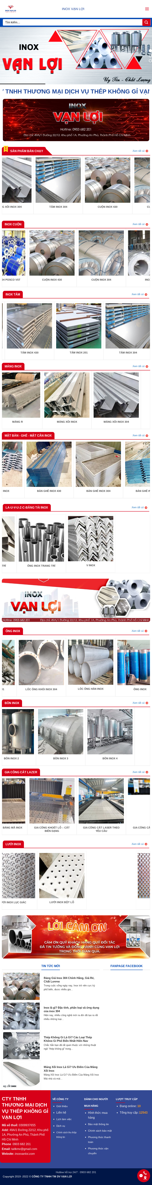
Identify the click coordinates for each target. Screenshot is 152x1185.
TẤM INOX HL (121, 352)
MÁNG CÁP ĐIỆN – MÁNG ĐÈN (88, 421)
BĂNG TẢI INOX (105, 552)
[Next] (148, 184)
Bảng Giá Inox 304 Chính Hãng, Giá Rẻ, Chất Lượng (69, 979)
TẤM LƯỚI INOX (101, 902)
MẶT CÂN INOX (133, 490)
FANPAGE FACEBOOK (126, 966)
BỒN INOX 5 (44, 758)
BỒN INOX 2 (64, 206)
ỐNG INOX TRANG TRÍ (114, 206)
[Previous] (4, 184)
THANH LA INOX (55, 565)
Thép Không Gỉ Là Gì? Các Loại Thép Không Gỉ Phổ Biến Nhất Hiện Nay (68, 1039)
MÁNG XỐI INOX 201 (38, 421)
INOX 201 (54, 279)
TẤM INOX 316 (23, 352)
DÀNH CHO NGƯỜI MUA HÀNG (96, 1102)
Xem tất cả (138, 150)
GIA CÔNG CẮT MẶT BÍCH (87, 827)
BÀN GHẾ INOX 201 (35, 490)
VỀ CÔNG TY (60, 1099)
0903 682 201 (22, 1144)
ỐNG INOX (43, 689)
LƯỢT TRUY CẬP (127, 1099)
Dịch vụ (60, 1126)
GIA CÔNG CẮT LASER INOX (37, 827)
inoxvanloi (21, 1153)
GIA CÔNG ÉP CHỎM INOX (93, 689)
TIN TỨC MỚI (50, 966)
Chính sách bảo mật (100, 1130)
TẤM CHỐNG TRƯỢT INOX (72, 352)
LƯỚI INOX (52, 902)
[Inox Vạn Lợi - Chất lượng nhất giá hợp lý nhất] (16, 8)
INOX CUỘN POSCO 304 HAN (103, 279)
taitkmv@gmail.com (24, 1149)
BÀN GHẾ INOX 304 (15, 206)
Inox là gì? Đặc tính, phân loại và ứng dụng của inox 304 (71, 1009)
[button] (147, 8)
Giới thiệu (62, 1106)
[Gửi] (146, 22)
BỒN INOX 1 (93, 758)
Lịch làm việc (64, 1119)
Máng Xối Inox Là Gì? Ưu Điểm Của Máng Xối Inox (71, 1068)
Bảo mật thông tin (98, 1124)
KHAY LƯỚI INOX (84, 490)
